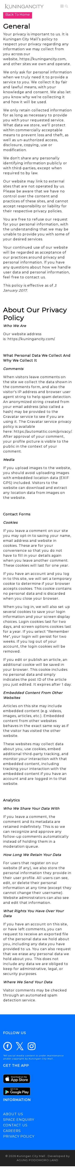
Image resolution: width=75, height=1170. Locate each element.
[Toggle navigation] (62, 6)
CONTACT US (15, 1125)
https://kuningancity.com (42, 59)
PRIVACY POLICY (18, 1136)
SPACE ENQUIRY (18, 1120)
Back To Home (17, 15)
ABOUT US (13, 1114)
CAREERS (12, 1131)
